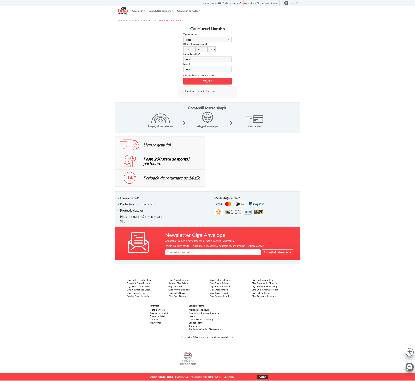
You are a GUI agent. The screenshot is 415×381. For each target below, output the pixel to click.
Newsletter (155, 322)
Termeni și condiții (159, 313)
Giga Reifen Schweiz (220, 280)
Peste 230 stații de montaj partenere (166, 161)
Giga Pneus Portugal (220, 286)
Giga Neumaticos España (139, 289)
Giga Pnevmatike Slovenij (264, 286)
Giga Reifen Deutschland (139, 280)
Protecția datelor (158, 316)
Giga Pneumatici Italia (179, 289)
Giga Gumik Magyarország (265, 289)
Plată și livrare (157, 309)
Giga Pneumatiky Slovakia (264, 283)
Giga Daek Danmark (178, 296)
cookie (170, 376)
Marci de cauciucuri (199, 309)
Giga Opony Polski (219, 289)
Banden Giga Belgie (178, 283)
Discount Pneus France (138, 283)
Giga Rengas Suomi (219, 296)
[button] (410, 352)
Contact (154, 319)
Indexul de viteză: (192, 54)
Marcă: (187, 64)
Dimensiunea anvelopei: (195, 44)
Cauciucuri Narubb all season (200, 91)
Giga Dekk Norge (176, 292)
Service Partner (196, 322)
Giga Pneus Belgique (178, 280)
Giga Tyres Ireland (219, 292)
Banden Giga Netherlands (139, 296)
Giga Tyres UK (175, 286)
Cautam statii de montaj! (201, 319)
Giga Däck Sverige (136, 292)
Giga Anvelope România (264, 296)
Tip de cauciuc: (190, 34)
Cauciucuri (137, 10)
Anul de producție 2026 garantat (205, 329)
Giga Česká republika (262, 280)
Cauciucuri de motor (187, 10)
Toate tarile (194, 325)
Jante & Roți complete (160, 10)
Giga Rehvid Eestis (261, 292)
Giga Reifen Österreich (138, 286)
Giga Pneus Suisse (219, 283)
